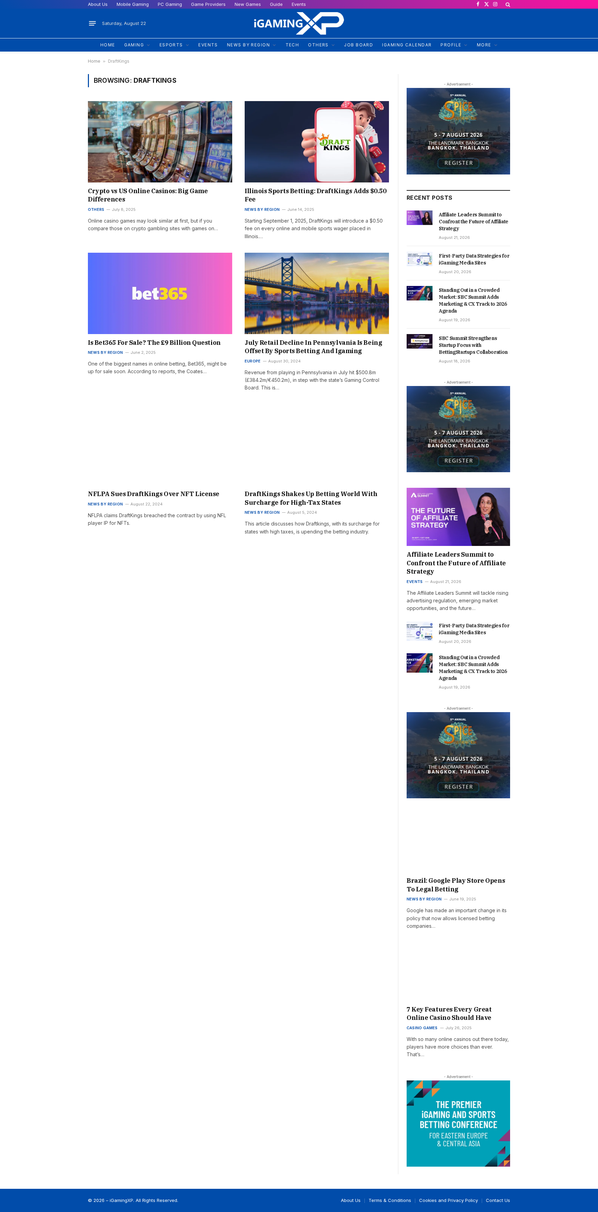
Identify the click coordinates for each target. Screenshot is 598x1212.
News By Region (262, 209)
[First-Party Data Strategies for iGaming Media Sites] (420, 259)
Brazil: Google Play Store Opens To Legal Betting (456, 885)
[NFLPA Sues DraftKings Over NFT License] (160, 445)
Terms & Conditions (390, 1200)
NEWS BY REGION (248, 44)
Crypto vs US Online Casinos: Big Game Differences (148, 195)
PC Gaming (170, 4)
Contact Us (498, 1200)
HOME (107, 44)
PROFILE (451, 44)
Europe (253, 361)
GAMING (134, 44)
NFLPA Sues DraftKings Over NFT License (153, 494)
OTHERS (318, 44)
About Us (98, 4)
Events (299, 4)
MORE (484, 44)
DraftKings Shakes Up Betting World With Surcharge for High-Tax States (311, 498)
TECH (292, 44)
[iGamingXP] (299, 23)
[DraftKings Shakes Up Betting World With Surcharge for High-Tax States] (317, 445)
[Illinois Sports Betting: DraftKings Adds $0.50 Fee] (317, 141)
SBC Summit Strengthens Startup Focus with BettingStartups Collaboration (473, 345)
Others (96, 209)
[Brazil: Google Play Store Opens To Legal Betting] (458, 843)
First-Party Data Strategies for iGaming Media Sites (474, 259)
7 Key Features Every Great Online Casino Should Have (449, 1013)
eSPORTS (171, 44)
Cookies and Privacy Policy (448, 1200)
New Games (248, 4)
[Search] (507, 4)
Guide (276, 4)
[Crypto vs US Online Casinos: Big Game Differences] (160, 141)
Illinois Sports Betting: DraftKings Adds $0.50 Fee (315, 195)
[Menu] (92, 23)
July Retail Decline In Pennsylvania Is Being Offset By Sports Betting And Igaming (313, 347)
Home (94, 61)
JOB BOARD (358, 44)
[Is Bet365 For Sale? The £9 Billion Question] (160, 293)
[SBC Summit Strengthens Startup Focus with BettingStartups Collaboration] (420, 341)
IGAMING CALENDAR (407, 44)
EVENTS (208, 44)
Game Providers (208, 4)
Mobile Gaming (133, 4)
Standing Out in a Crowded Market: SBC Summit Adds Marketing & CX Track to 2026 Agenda (473, 300)
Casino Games (422, 1027)
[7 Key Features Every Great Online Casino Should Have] (458, 971)
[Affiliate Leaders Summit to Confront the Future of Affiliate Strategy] (420, 217)
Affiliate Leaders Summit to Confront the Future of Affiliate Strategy (473, 222)
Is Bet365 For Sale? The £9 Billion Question (154, 343)
